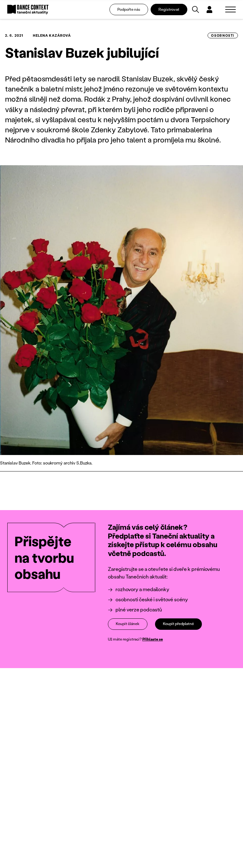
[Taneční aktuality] (27, 10)
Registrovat (169, 9)
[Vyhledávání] (195, 9)
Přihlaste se (152, 639)
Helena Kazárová (52, 35)
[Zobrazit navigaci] (230, 9)
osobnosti (222, 35)
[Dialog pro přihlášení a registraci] (209, 9)
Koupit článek (128, 623)
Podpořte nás (128, 9)
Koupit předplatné (178, 623)
